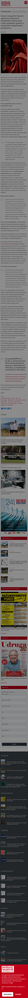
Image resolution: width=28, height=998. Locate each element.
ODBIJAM (18, 994)
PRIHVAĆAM (8, 994)
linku (11, 983)
